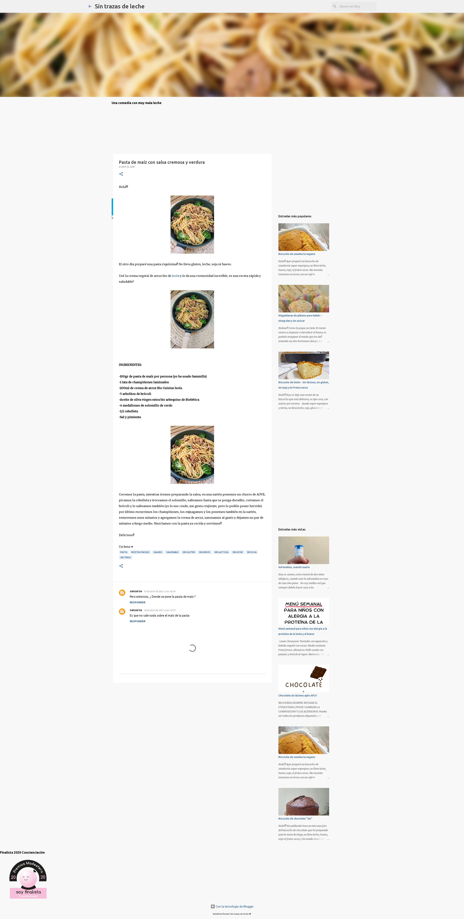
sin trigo (125, 557)
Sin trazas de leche (120, 6)
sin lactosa (221, 552)
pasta (123, 552)
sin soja (251, 552)
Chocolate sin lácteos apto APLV (297, 695)
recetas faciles (140, 552)
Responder (137, 602)
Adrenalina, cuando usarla (294, 567)
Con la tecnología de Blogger (234, 906)
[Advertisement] (130, 706)
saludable (172, 552)
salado (158, 552)
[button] (121, 174)
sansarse (136, 591)
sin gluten (189, 552)
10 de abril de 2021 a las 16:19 (159, 610)
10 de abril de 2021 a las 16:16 (159, 591)
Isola (175, 276)
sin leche (238, 552)
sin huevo (204, 552)
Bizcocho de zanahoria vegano (296, 254)
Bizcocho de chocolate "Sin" (295, 818)
